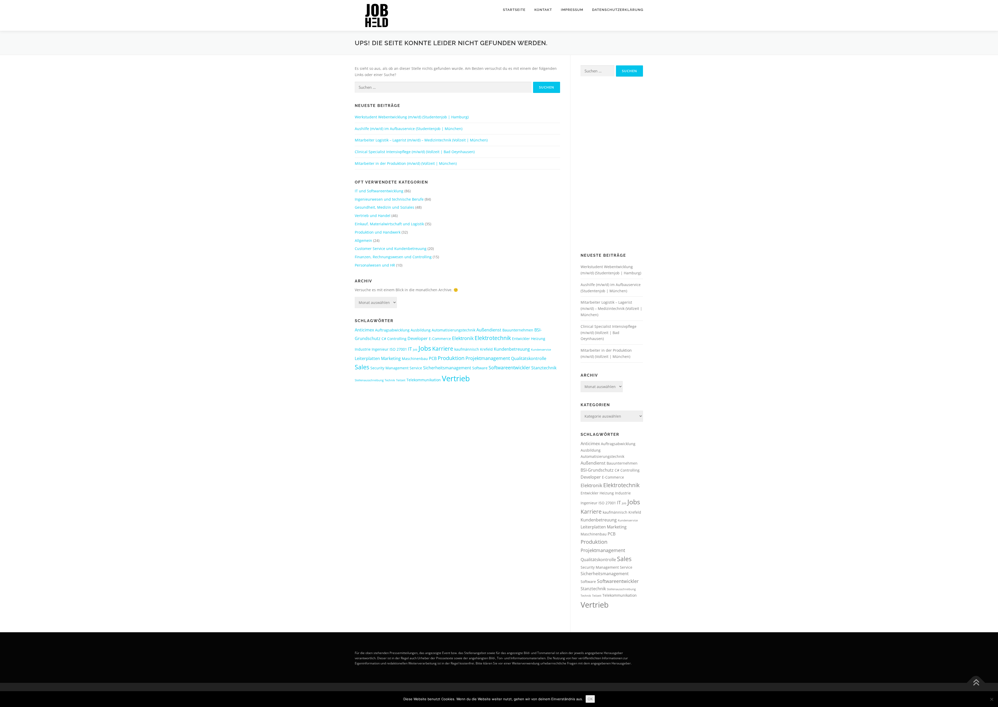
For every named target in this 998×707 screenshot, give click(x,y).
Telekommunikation (423, 379)
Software (480, 367)
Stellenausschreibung (369, 380)
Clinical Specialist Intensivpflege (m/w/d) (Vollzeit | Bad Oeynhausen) (415, 151)
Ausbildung (421, 330)
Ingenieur (380, 349)
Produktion (451, 358)
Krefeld (486, 349)
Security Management (389, 367)
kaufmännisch (466, 349)
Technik (390, 380)
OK (590, 698)
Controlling (396, 338)
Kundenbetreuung (512, 349)
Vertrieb (456, 378)
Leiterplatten (367, 358)
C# (384, 338)
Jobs (424, 348)
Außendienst (488, 330)
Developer (418, 338)
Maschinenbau (415, 358)
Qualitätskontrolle (528, 358)
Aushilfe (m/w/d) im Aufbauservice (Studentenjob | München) (408, 128)
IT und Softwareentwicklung (379, 190)
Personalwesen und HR (375, 265)
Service (416, 367)
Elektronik (463, 338)
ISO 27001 (398, 349)
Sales (362, 367)
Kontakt (543, 10)
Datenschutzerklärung (617, 10)
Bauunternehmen (517, 330)
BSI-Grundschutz (597, 470)
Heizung (538, 338)
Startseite (514, 10)
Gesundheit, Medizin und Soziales (384, 207)
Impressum (572, 10)
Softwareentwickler (509, 367)
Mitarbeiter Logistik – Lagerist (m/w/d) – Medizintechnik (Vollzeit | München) (421, 140)
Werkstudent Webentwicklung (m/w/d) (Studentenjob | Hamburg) (412, 116)
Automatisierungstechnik (453, 330)
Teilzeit (400, 380)
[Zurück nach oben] (976, 683)
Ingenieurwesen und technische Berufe (389, 199)
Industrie (363, 349)
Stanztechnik (543, 368)
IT (410, 349)
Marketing (391, 358)
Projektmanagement (487, 358)
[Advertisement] (612, 165)
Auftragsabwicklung (392, 330)
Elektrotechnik (493, 338)
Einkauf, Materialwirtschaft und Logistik (389, 223)
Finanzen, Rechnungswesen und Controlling (393, 256)
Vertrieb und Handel (372, 215)
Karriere (442, 348)
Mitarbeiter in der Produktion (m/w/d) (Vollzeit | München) (406, 163)
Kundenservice (541, 349)
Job (415, 349)
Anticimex (364, 330)
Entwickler (521, 338)
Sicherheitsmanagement (447, 368)
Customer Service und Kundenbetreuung (390, 248)
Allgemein (363, 240)
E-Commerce (440, 338)
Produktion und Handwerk (377, 232)
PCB (433, 358)
